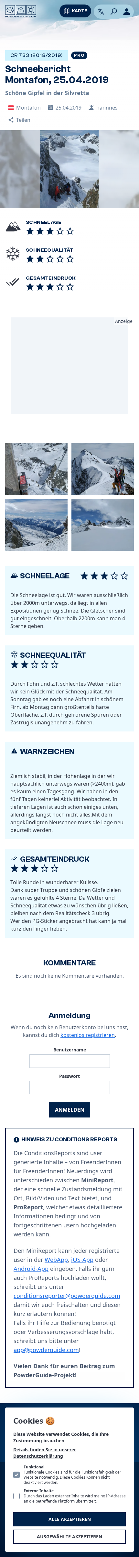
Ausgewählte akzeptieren (69, 1536)
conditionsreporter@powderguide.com (67, 1296)
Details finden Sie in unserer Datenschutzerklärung (44, 1452)
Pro (79, 55)
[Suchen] (114, 11)
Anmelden (69, 1109)
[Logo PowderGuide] (20, 11)
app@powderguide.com (46, 1350)
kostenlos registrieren (87, 1035)
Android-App (31, 1268)
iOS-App (82, 1259)
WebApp (56, 1259)
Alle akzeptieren (69, 1519)
